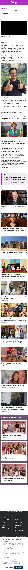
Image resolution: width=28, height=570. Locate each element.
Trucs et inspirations (6, 528)
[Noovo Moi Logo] (14, 2)
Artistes (3, 522)
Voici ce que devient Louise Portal (15, 177)
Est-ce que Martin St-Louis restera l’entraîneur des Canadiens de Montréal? (13, 408)
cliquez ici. (14, 561)
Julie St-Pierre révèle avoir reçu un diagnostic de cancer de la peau (11, 364)
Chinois (16, 519)
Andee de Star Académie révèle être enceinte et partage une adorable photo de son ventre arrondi (13, 230)
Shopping (4, 536)
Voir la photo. (4, 167)
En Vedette (4, 8)
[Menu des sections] (2, 2)
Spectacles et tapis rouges (7, 520)
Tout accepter (18, 567)
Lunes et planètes (18, 522)
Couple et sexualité (19, 530)
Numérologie (17, 520)
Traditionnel (17, 517)
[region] (14, 553)
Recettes (3, 527)
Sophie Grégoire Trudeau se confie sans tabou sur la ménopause (12, 386)
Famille (16, 531)
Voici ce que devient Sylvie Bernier (16, 182)
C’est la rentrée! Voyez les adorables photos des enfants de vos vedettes (11, 341)
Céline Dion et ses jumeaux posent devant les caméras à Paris (13, 297)
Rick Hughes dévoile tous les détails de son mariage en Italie (14, 253)
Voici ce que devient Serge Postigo (16, 179)
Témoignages (18, 528)
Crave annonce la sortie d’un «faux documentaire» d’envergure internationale (13, 319)
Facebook (13, 119)
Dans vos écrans (5, 519)
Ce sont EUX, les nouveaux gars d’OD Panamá (13, 436)
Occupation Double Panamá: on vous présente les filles (13, 457)
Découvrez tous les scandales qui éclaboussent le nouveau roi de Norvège (13, 275)
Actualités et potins (6, 517)
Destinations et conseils (20, 536)
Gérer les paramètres (9, 567)
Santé (16, 527)
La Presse (23, 100)
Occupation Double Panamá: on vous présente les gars (13, 479)
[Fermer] (25, 539)
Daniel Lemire (4, 58)
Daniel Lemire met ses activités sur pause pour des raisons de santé (13, 207)
